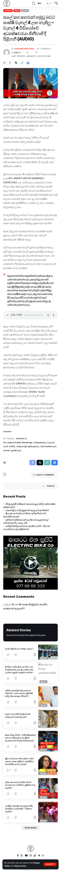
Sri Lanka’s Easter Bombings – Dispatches (24, 442)
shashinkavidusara (24, 49)
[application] (30, 563)
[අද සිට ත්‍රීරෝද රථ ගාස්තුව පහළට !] (48, 652)
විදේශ (16, 10)
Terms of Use (20, 866)
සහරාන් (6, 450)
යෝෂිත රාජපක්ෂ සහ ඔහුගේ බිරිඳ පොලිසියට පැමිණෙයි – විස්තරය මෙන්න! (19, 809)
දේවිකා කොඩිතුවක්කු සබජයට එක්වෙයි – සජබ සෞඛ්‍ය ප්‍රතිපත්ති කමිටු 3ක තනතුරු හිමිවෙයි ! (19, 693)
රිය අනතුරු (45, 794)
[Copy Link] (22, 63)
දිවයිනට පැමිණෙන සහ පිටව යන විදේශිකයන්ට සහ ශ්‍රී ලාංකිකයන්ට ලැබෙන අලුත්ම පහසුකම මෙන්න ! (19, 670)
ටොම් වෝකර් (9, 446)
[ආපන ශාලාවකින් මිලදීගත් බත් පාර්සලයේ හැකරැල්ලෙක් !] (48, 719)
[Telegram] (39, 855)
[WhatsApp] (43, 855)
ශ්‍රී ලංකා (25, 10)
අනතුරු (43, 790)
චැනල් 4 (50, 442)
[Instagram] (31, 855)
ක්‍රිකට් (43, 746)
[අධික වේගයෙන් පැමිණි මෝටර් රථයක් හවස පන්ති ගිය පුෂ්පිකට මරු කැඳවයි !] (48, 788)
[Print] (28, 63)
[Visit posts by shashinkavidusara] (6, 52)
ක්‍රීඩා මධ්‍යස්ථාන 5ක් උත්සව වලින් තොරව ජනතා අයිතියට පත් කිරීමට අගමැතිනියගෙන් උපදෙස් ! (19, 761)
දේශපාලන (45, 702)
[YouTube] (26, 855)
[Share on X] (16, 63)
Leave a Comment (45, 475)
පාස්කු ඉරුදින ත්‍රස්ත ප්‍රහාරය (27, 446)
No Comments (44, 49)
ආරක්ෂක (8, 10)
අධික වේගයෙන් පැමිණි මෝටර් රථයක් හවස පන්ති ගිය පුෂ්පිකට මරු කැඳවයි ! (20, 785)
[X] (22, 855)
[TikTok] (35, 855)
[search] (33, 3)
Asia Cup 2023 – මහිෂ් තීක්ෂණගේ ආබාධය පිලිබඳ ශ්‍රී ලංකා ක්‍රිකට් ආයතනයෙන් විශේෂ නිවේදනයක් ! (20, 738)
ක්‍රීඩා (50, 746)
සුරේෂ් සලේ (16, 450)
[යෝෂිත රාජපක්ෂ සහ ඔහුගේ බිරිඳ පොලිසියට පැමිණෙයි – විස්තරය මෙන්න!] (48, 812)
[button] (30, 562)
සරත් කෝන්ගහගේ (48, 446)
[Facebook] (17, 855)
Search (50, 486)
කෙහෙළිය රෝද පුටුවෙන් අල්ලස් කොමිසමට (27, 510)
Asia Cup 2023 (47, 743)
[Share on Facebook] (10, 63)
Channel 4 (21, 438)
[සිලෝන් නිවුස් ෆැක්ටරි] (6, 3)
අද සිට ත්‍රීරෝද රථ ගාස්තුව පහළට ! (19, 649)
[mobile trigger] (55, 3)
